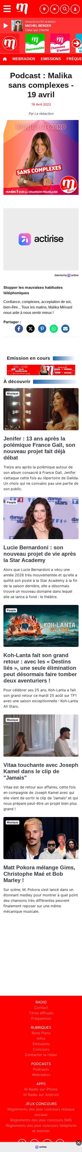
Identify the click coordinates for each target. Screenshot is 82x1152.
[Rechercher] (64, 9)
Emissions (51, 59)
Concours (41, 1049)
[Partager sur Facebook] (18, 330)
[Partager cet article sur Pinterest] (41, 330)
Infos (41, 1038)
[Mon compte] (75, 9)
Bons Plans (41, 1033)
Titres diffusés (41, 1013)
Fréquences (41, 1018)
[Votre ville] (44, 9)
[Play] (6, 25)
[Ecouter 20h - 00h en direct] (41, 369)
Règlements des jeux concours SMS (41, 1120)
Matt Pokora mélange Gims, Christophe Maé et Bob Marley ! (39, 873)
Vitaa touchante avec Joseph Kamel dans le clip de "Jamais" (40, 771)
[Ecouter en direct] (54, 9)
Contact (41, 1007)
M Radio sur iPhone (41, 1089)
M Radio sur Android (41, 1094)
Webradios (23, 59)
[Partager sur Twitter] (29, 330)
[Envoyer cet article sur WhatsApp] (52, 330)
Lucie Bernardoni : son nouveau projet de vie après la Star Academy (39, 553)
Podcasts (41, 1069)
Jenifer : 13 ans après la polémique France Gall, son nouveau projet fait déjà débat (39, 448)
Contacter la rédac (41, 1054)
